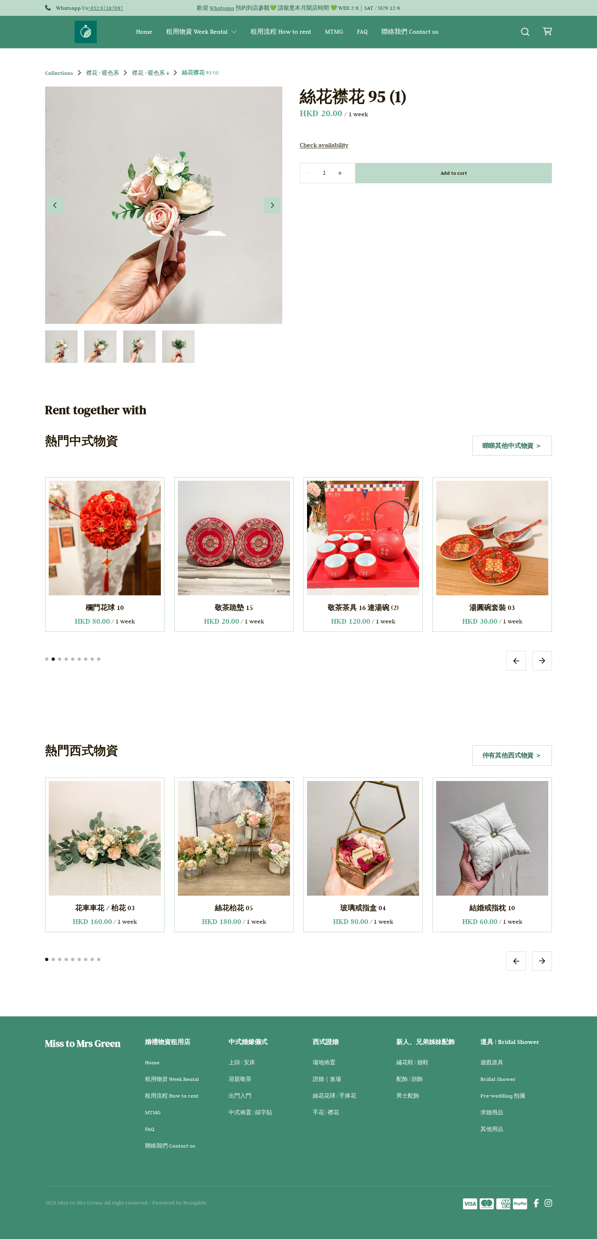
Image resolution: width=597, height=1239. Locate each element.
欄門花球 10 (105, 607)
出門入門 (240, 1095)
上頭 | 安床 (242, 1062)
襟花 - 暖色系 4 (150, 73)
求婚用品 (491, 1112)
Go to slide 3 (59, 658)
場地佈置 (324, 1062)
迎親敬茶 (240, 1079)
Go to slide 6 (79, 658)
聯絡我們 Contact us (409, 31)
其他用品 (491, 1129)
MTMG (334, 31)
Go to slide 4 (66, 658)
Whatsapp (222, 7)
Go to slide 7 (85, 658)
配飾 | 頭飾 (409, 1079)
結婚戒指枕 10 (363, 907)
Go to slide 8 (92, 658)
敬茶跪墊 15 (234, 607)
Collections (59, 73)
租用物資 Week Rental (196, 31)
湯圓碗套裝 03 (492, 607)
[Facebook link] (536, 1204)
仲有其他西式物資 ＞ (512, 755)
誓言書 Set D (492, 907)
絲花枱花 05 (105, 907)
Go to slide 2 (53, 658)
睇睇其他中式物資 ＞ (512, 445)
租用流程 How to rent (281, 31)
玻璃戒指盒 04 (234, 907)
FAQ (362, 31)
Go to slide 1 (46, 658)
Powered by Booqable (179, 1202)
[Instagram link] (548, 1204)
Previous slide (516, 660)
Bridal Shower (498, 1079)
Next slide (542, 660)
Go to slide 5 (72, 658)
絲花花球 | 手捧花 (334, 1095)
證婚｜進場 (327, 1079)
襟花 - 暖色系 (102, 73)
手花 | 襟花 (326, 1112)
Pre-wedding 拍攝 (502, 1095)
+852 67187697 (105, 7)
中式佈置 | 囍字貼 (250, 1112)
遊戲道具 (491, 1062)
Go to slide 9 (98, 658)
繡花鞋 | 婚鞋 (412, 1062)
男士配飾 (407, 1095)
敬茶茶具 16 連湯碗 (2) (363, 607)
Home (144, 31)
